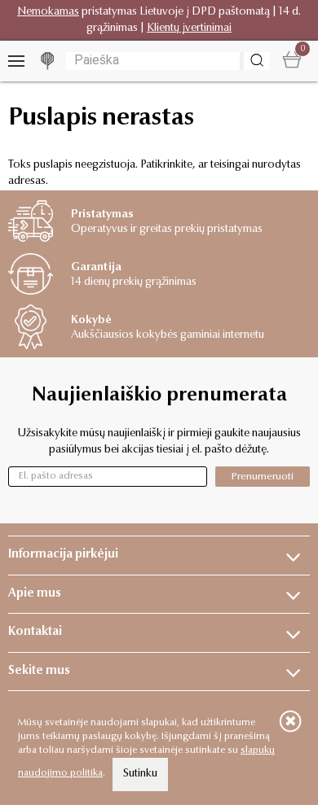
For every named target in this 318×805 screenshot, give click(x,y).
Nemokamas (48, 12)
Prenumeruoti (263, 476)
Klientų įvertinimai (189, 28)
